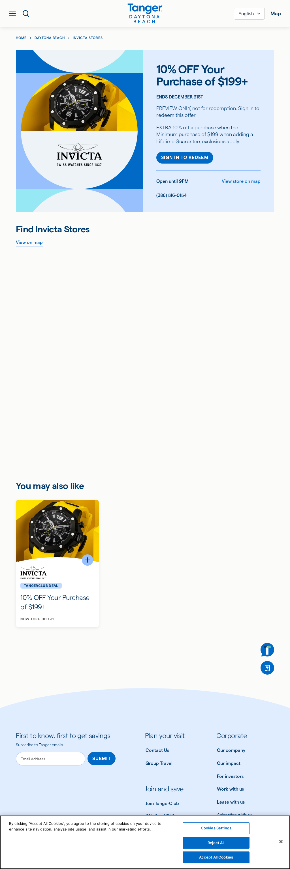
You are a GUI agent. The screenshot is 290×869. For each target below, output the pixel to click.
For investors (230, 776)
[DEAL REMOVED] (267, 668)
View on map (29, 242)
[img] (145, 8)
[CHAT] (267, 649)
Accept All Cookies (216, 857)
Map (275, 13)
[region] (145, 842)
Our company (231, 750)
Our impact (228, 763)
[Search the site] (26, 13)
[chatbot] (267, 649)
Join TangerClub (162, 803)
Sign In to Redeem (184, 157)
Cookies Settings (216, 828)
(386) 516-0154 (171, 195)
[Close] (281, 841)
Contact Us (157, 750)
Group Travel (159, 763)
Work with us (230, 789)
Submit (101, 758)
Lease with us (231, 802)
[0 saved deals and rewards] (267, 668)
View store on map (241, 181)
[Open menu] (12, 13)
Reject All (216, 842)
